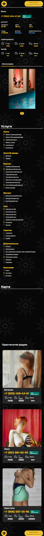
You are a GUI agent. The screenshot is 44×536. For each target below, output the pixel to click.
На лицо (8, 276)
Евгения (8, 390)
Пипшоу (8, 260)
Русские (32, 33)
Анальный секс (11, 212)
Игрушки (9, 222)
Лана (7, 449)
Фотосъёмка (10, 249)
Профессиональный (13, 166)
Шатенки (18, 33)
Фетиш (8, 225)
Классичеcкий (11, 209)
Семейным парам (12, 254)
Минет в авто (10, 142)
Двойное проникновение (14, 220)
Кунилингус (10, 145)
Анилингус (9, 148)
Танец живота (11, 236)
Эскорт (8, 246)
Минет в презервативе (13, 134)
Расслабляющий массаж (14, 185)
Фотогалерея (7, 64)
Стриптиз (9, 233)
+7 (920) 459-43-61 (21, 393)
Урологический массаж (14, 172)
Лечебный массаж (12, 177)
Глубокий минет (11, 140)
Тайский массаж (11, 174)
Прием (8, 158)
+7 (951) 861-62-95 (20, 452)
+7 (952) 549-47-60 (15, 16)
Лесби (8, 238)
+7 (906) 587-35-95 (21, 511)
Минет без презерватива (14, 137)
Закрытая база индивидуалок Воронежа (33, 4)
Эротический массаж (13, 169)
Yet (22, 113)
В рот (7, 270)
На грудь (9, 273)
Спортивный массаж (13, 182)
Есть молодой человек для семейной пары (21, 252)
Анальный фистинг (12, 198)
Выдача (8, 156)
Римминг (9, 262)
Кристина (9, 508)
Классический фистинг (14, 196)
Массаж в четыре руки (13, 180)
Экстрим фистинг (12, 201)
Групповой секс (11, 217)
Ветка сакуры (10, 188)
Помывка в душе (11, 257)
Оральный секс (11, 214)
